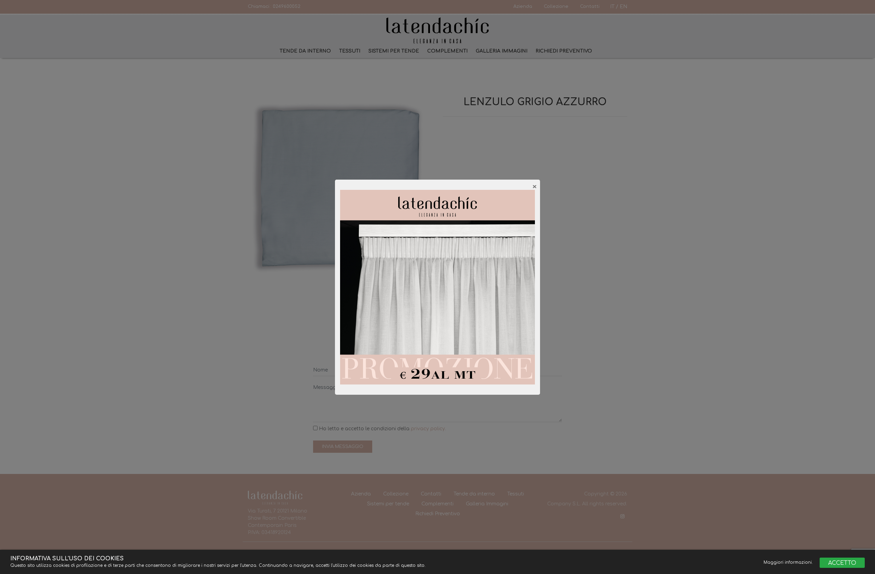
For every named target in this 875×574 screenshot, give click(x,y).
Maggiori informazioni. (789, 562)
